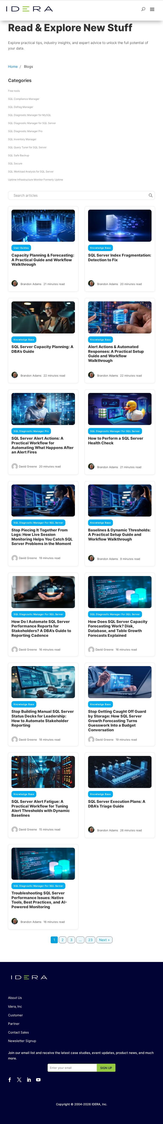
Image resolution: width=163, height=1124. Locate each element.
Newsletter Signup (22, 1041)
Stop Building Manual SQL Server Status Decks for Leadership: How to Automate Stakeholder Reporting (42, 718)
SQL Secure (15, 163)
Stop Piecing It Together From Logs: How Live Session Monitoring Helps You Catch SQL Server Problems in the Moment (42, 537)
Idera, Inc (15, 1006)
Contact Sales (18, 1032)
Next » (104, 940)
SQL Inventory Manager (22, 139)
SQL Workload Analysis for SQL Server (30, 171)
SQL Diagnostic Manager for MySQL (29, 115)
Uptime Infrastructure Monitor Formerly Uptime (35, 179)
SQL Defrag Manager (20, 107)
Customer (15, 1015)
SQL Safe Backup (18, 155)
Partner (14, 1024)
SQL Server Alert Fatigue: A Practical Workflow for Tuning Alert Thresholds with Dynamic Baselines (40, 808)
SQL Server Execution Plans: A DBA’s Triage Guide (116, 803)
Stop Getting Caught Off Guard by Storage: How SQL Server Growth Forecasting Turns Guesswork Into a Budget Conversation (117, 720)
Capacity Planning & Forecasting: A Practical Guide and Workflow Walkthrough (42, 260)
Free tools (14, 90)
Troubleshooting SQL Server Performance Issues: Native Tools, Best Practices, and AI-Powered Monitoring (39, 900)
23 (90, 940)
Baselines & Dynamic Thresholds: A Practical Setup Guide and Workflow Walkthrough (119, 534)
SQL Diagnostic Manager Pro (25, 131)
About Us (15, 998)
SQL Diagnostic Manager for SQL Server (32, 123)
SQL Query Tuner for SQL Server (27, 147)
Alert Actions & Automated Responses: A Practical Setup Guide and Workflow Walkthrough (116, 354)
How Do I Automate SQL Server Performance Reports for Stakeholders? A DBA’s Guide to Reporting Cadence (41, 628)
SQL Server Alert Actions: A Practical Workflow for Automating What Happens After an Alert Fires (42, 445)
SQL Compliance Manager (23, 98)
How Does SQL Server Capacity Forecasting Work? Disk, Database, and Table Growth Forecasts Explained (118, 628)
